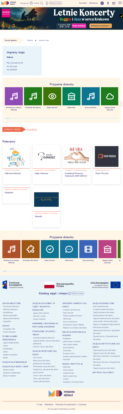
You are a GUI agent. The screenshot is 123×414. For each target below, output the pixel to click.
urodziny (32, 129)
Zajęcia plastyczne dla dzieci (104, 350)
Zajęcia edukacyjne (103, 303)
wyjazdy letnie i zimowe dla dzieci (46, 341)
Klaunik (38, 216)
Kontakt (83, 3)
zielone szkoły (8, 370)
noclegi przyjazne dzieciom (44, 338)
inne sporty (37, 357)
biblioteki (66, 367)
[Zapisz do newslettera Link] (114, 3)
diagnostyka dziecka (11, 318)
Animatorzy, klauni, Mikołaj (45, 170)
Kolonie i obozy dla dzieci (43, 347)
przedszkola (8, 349)
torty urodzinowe (70, 322)
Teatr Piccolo (101, 173)
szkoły (5, 346)
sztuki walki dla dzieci (41, 381)
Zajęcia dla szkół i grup (15, 366)
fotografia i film (9, 329)
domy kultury (68, 370)
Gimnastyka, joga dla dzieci (44, 366)
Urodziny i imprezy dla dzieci (16, 189)
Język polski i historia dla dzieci (105, 321)
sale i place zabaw (70, 344)
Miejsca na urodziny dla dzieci (75, 328)
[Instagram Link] (102, 3)
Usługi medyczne (11, 303)
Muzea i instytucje (102, 170)
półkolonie (37, 344)
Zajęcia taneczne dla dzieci (104, 368)
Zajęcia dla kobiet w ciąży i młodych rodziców (43, 306)
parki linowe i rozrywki (71, 341)
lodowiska (67, 350)
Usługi (5, 326)
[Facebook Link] (108, 3)
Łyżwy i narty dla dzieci (42, 375)
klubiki (5, 358)
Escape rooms (69, 353)
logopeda (7, 321)
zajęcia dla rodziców (41, 313)
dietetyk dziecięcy (10, 309)
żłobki (5, 352)
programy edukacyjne (11, 373)
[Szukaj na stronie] (39, 3)
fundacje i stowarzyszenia (75, 170)
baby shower (68, 313)
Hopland (9, 192)
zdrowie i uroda (39, 316)
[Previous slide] (2, 104)
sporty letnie (38, 372)
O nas (39, 404)
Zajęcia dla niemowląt (14, 362)
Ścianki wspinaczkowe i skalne (75, 356)
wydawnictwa (68, 373)
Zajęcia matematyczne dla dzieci (106, 318)
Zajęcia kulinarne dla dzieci (103, 312)
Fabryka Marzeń (13, 173)
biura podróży (68, 347)
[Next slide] (121, 104)
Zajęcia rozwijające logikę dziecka (106, 324)
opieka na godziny (10, 355)
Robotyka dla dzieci (101, 327)
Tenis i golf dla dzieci (41, 378)
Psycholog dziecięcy (11, 306)
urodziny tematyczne (71, 310)
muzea (65, 379)
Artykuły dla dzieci (12, 170)
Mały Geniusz (41, 173)
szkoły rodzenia (39, 319)
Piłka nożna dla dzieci (41, 360)
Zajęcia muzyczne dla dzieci (104, 353)
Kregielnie (67, 338)
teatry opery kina (70, 376)
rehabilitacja (8, 312)
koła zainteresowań (101, 306)
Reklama (93, 3)
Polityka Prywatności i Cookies (70, 404)
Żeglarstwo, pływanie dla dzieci (45, 369)
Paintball (66, 359)
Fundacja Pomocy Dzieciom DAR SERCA (76, 174)
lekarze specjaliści (10, 315)
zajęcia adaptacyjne (11, 343)
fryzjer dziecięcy (9, 332)
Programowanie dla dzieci (103, 309)
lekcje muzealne (9, 376)
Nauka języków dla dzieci (103, 315)
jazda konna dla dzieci (42, 363)
